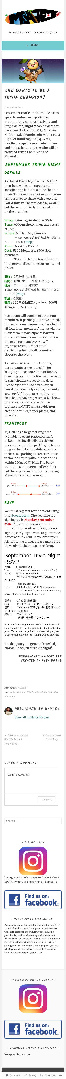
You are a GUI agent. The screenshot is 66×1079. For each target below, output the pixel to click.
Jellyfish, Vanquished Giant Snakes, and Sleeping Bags (16, 739)
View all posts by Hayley (32, 717)
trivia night (9, 696)
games (23, 692)
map (28, 242)
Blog (16, 687)
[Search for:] (32, 821)
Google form (20, 515)
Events (23, 687)
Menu (34, 45)
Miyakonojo (33, 692)
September (53, 692)
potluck (43, 692)
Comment (46, 799)
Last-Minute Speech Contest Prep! (52, 737)
